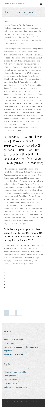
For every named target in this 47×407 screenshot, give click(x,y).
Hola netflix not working (13, 383)
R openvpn (8, 351)
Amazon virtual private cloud (15, 339)
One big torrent (10, 376)
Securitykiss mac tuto (12, 380)
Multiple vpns (9, 343)
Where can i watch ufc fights (15, 372)
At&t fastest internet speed (14, 354)
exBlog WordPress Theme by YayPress (26, 402)
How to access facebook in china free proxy (21, 347)
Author (6, 22)
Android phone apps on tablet (15, 387)
